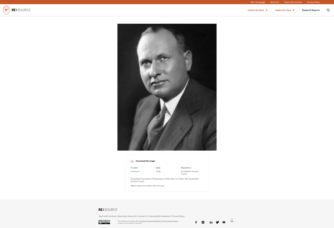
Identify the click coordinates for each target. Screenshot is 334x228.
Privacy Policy (313, 2)
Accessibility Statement (160, 216)
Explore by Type (283, 10)
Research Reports (311, 10)
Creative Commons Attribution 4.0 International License (159, 221)
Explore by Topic (256, 10)
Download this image (145, 161)
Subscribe (122, 216)
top (232, 222)
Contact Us (143, 216)
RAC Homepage (258, 2)
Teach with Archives (293, 2)
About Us (274, 2)
